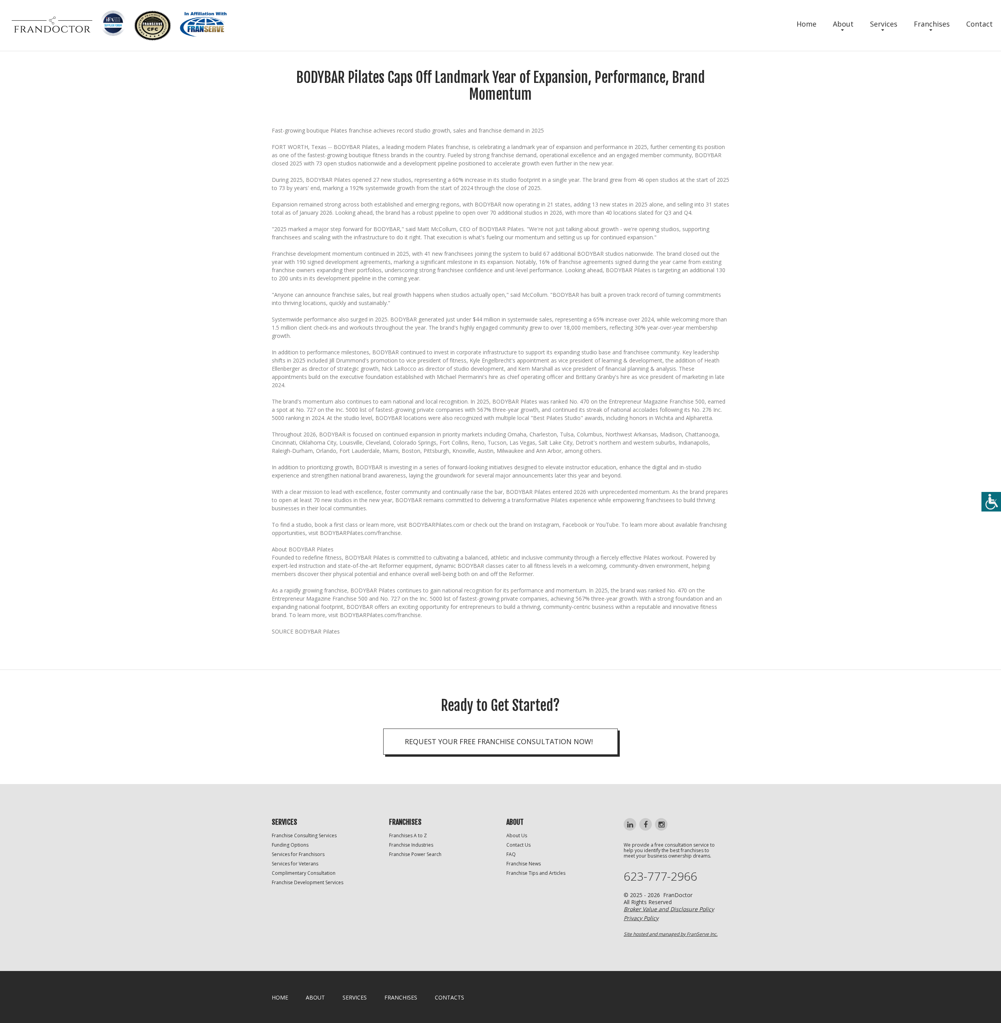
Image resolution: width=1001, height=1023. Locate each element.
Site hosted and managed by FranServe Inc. (671, 934)
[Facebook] (645, 824)
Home (806, 24)
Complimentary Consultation (303, 873)
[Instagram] (661, 824)
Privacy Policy (641, 918)
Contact (979, 24)
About (843, 24)
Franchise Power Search (415, 854)
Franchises (932, 24)
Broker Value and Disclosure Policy (669, 909)
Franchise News (523, 863)
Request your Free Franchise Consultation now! (499, 741)
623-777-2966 (660, 876)
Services (883, 24)
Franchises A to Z (408, 835)
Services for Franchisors (298, 854)
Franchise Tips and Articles (535, 873)
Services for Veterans (295, 863)
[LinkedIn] (630, 824)
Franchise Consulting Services (304, 835)
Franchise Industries (411, 845)
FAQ (511, 854)
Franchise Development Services (307, 882)
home (280, 997)
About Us (516, 835)
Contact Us (518, 845)
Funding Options (290, 845)
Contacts (449, 997)
